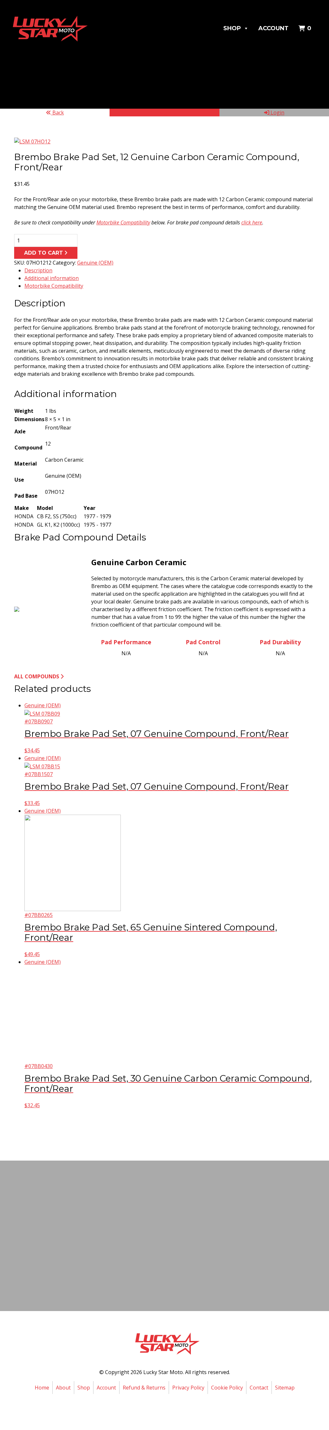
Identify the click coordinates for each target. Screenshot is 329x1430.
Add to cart (43, 253)
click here (251, 222)
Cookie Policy (227, 1387)
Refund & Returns (144, 1387)
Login (276, 112)
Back (57, 112)
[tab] (169, 270)
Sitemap (285, 1387)
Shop (232, 28)
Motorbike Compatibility (123, 222)
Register (168, 112)
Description (38, 270)
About (63, 1387)
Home (42, 1387)
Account (273, 28)
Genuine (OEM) (95, 262)
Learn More (163, 1261)
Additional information (51, 278)
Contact (259, 1387)
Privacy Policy (188, 1387)
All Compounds (36, 676)
